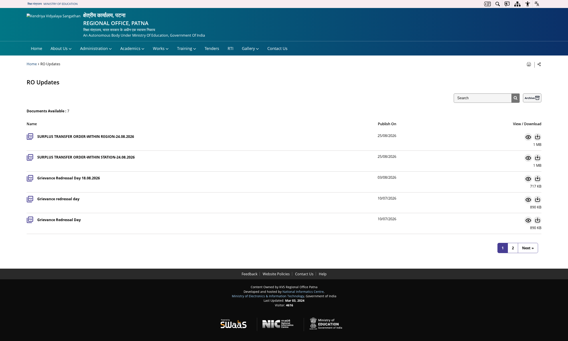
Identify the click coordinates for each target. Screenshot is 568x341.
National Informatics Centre (303, 291)
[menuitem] (487, 4)
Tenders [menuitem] (212, 48)
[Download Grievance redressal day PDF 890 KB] (537, 200)
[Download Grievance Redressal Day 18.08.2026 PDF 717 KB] (537, 179)
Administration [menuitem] (94, 48)
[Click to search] (515, 98)
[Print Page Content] (529, 64)
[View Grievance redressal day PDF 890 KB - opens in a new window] (528, 200)
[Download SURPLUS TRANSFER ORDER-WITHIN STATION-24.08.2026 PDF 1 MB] (537, 158)
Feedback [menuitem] (249, 274)
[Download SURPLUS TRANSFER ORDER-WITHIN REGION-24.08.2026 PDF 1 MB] (537, 137)
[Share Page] (539, 64)
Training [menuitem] (184, 48)
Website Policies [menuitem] (276, 274)
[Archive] (532, 97)
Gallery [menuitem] (248, 48)
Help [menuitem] (323, 274)
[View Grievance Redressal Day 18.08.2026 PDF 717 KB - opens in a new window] (528, 179)
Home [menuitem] (36, 48)
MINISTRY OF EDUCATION (60, 4)
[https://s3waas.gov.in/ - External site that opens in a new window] (236, 323)
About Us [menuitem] (59, 48)
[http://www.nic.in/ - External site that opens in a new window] (280, 323)
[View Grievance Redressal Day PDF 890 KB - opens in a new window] (528, 220)
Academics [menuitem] (130, 48)
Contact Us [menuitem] (277, 48)
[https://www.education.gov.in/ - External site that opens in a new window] (328, 323)
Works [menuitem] (159, 48)
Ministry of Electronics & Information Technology (268, 296)
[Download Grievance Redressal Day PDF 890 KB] (537, 220)
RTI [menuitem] (230, 48)
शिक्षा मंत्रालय (35, 4)
